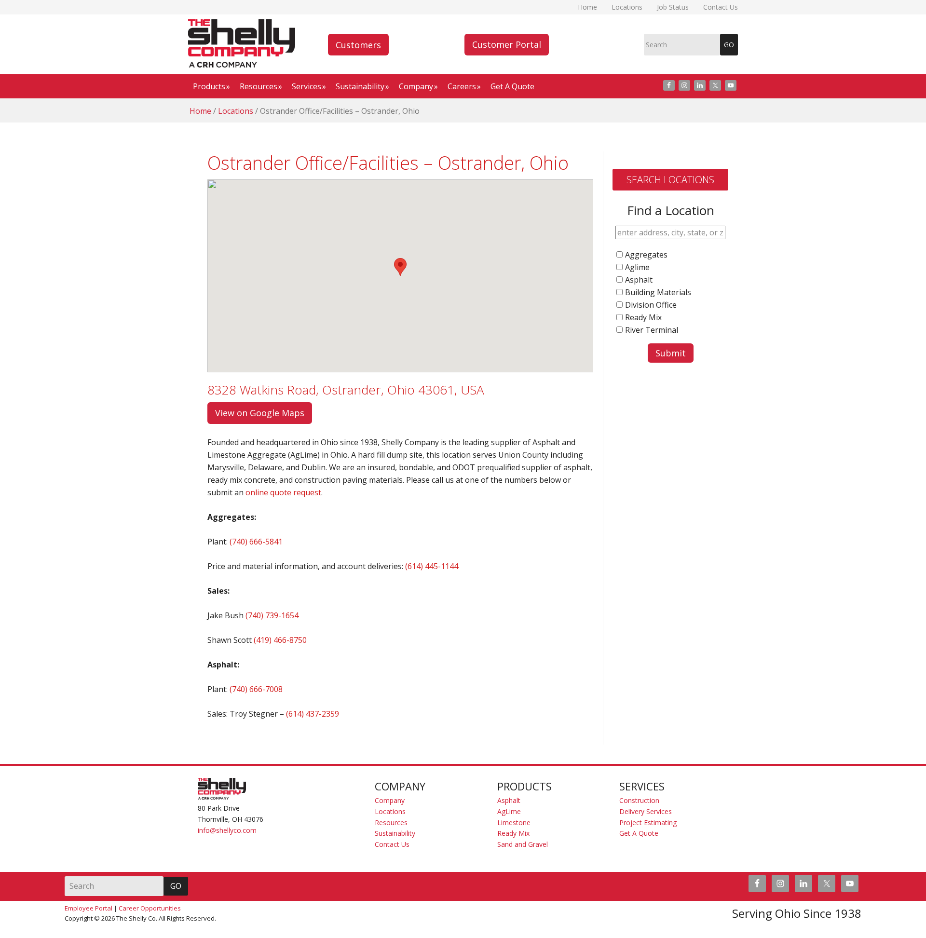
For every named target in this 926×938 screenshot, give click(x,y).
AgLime (509, 811)
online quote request (283, 492)
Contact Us (392, 844)
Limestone (514, 822)
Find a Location (670, 210)
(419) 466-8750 (280, 640)
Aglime (637, 267)
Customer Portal (506, 44)
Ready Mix (643, 317)
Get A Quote (638, 833)
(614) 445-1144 (431, 566)
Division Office (651, 304)
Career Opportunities (150, 908)
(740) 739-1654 (272, 615)
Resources (391, 822)
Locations (390, 811)
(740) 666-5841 (256, 541)
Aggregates (646, 254)
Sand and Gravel (522, 844)
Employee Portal (88, 908)
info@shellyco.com (227, 830)
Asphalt (639, 279)
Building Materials (658, 292)
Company (390, 800)
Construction (639, 800)
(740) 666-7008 (256, 689)
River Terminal (651, 330)
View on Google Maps (259, 413)
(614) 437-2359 (312, 713)
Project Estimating (648, 822)
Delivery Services (645, 811)
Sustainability (395, 833)
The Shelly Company (243, 43)
